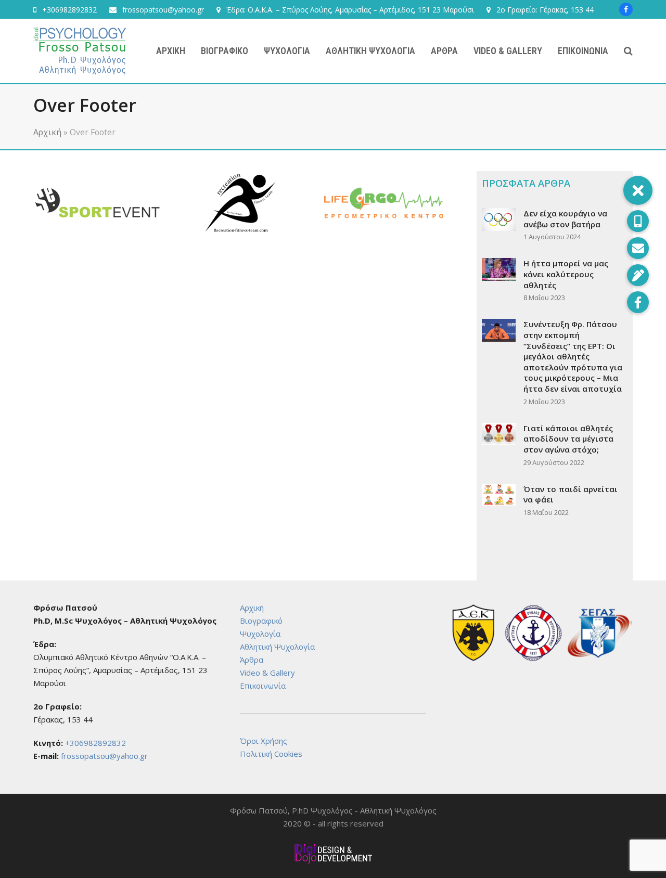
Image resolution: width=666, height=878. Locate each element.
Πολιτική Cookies (271, 753)
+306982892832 (69, 10)
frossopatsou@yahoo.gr (163, 10)
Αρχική (47, 132)
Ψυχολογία (260, 633)
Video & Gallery (267, 672)
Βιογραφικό (261, 620)
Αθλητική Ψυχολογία (277, 646)
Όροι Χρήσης (263, 740)
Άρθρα (251, 659)
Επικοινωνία (263, 685)
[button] (628, 51)
